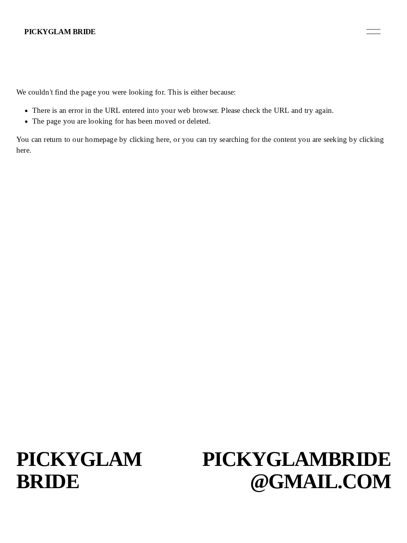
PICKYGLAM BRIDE (59, 31)
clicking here (150, 139)
